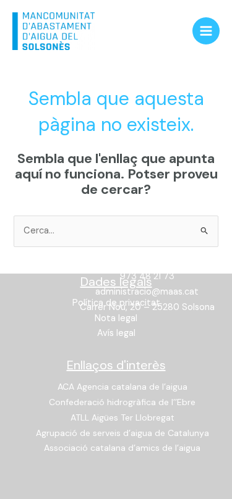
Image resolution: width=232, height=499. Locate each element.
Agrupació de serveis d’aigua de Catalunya (122, 432)
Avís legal (116, 333)
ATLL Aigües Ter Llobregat (122, 417)
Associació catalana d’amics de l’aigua (122, 447)
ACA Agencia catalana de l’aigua (122, 386)
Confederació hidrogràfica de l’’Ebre (122, 402)
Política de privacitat (116, 303)
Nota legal (116, 318)
